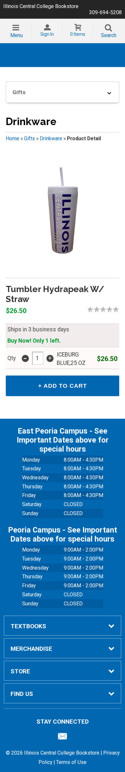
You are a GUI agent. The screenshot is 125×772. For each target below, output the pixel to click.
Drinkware (51, 138)
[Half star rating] (88, 309)
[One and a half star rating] (95, 309)
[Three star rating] (104, 309)
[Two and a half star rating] (101, 309)
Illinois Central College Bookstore (41, 6)
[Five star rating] (117, 309)
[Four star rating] (111, 309)
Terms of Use (71, 762)
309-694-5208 (105, 12)
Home (12, 138)
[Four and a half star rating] (114, 309)
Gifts (29, 138)
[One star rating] (92, 309)
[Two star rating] (98, 309)
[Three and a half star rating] (108, 309)
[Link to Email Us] (62, 738)
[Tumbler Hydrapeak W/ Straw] (62, 212)
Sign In (47, 34)
